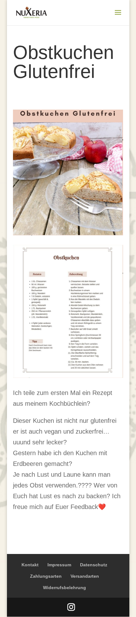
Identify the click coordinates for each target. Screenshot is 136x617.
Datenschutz (93, 564)
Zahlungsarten (46, 576)
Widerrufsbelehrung (64, 587)
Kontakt (30, 564)
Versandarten (85, 576)
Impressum (59, 564)
